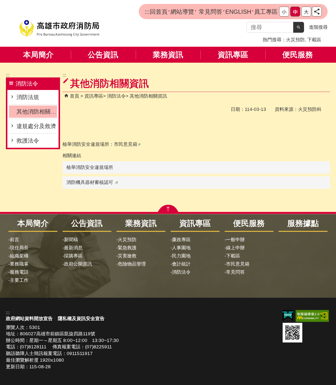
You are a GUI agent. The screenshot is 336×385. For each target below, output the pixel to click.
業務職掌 (19, 264)
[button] (298, 27)
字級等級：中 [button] (295, 11)
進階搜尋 (318, 27)
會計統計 (181, 264)
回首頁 (159, 11)
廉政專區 (181, 239)
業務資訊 (168, 54)
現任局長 (19, 247)
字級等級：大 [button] (306, 11)
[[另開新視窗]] (317, 11)
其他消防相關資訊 (36, 111)
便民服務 (297, 54)
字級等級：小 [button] (284, 11)
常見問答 (209, 11)
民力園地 (181, 255)
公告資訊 (103, 54)
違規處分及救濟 (36, 126)
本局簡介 (38, 54)
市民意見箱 (125, 144)
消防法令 (116, 96)
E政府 (288, 315)
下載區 (314, 39)
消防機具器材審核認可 (89, 182)
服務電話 (19, 272)
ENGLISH (238, 11)
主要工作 (19, 280)
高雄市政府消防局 (59, 28)
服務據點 (303, 223)
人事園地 (181, 247)
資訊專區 (233, 54)
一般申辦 (235, 239)
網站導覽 (182, 11)
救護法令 (27, 140)
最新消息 (73, 247)
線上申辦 (235, 247)
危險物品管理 (132, 264)
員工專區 (266, 11)
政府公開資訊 (78, 264)
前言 (14, 239)
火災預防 (295, 39)
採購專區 (73, 255)
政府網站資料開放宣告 (29, 318)
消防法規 (27, 97)
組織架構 (19, 255)
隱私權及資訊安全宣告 (81, 318)
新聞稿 (71, 239)
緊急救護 (127, 247)
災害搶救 (127, 255)
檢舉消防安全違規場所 (89, 167)
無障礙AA (312, 316)
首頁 (74, 96)
